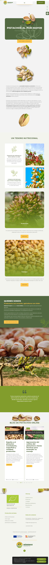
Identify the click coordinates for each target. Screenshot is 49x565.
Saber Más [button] (24, 236)
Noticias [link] (8, 428)
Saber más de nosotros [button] (11, 322)
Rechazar (41, 561)
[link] (47, 13)
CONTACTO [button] (40, 2)
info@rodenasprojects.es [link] (31, 522)
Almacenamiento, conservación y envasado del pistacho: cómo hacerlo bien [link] (34, 453)
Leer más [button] (9, 466)
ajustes (24, 562)
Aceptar (41, 559)
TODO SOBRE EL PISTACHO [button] (24, 41)
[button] (24, 3)
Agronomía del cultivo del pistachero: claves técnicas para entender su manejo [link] (14, 453)
